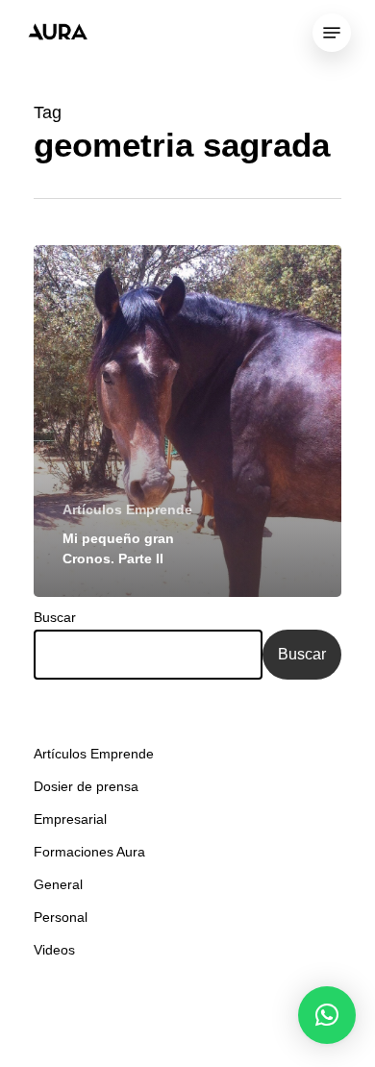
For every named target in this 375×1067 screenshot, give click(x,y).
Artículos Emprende (127, 509)
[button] (327, 1015)
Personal (61, 917)
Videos (54, 949)
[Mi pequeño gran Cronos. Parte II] (187, 421)
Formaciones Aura (89, 851)
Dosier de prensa (86, 786)
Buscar (55, 617)
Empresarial (70, 819)
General (58, 884)
